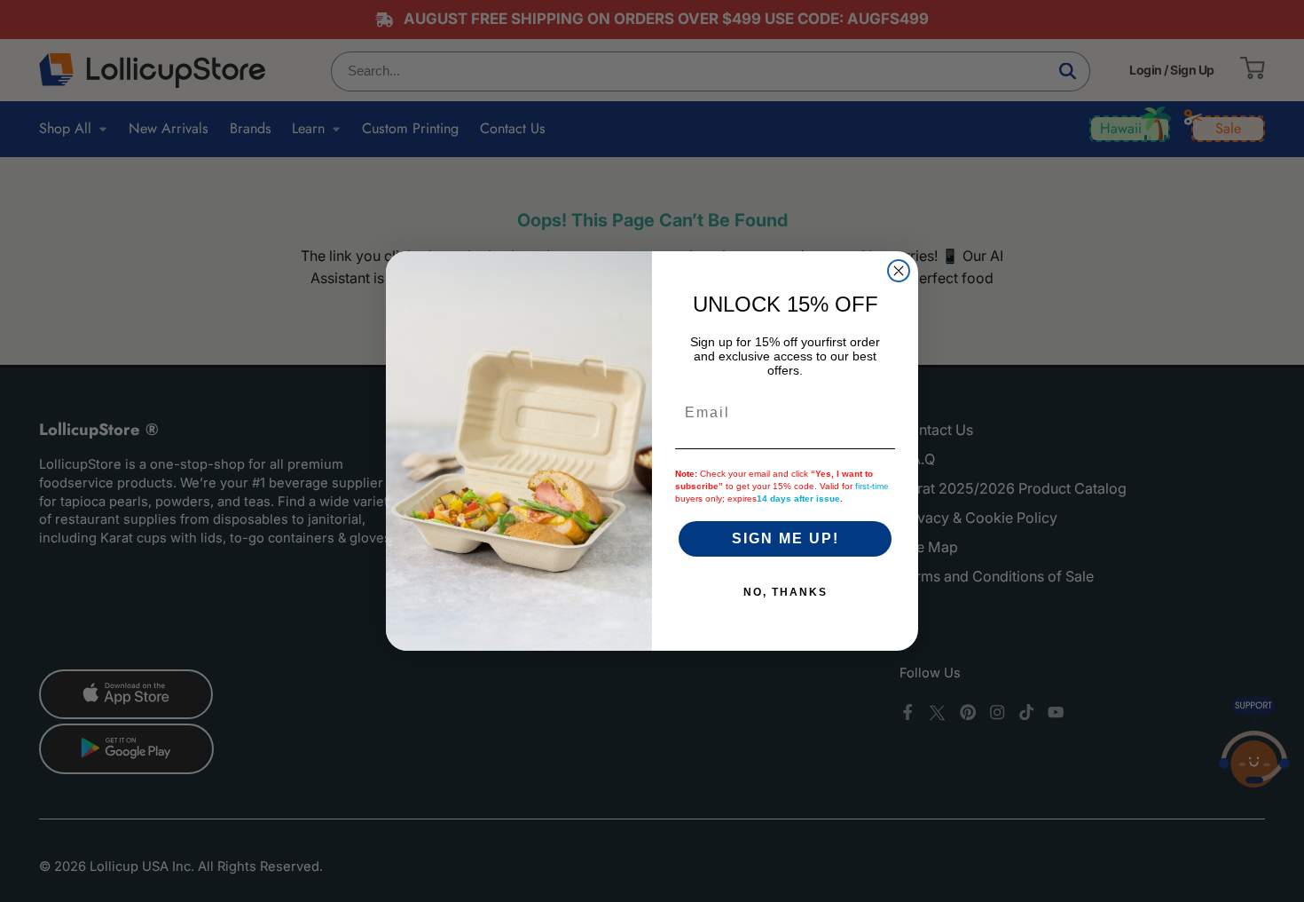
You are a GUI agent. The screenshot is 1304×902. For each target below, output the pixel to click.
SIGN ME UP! (785, 538)
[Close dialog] (898, 270)
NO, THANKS (785, 592)
